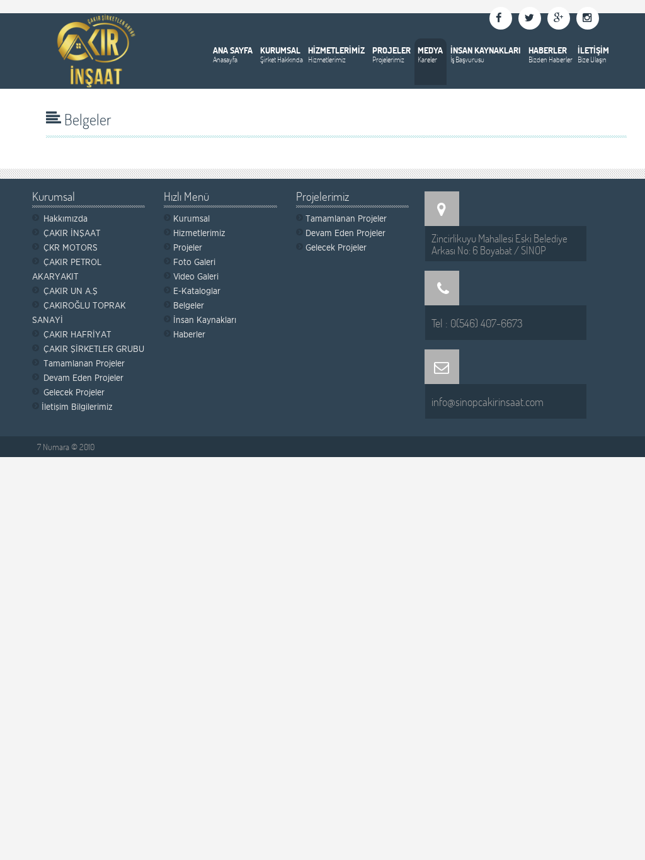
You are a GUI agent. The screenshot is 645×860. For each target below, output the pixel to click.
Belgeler (188, 305)
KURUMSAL (280, 50)
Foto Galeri (194, 261)
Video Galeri (196, 276)
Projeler (187, 247)
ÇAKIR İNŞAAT (72, 232)
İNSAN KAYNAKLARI (485, 50)
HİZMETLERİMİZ (336, 50)
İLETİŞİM (593, 50)
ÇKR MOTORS (70, 247)
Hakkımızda (65, 218)
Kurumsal (191, 218)
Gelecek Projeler (74, 392)
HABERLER (547, 50)
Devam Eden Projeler (83, 377)
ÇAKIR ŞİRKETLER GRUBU (93, 348)
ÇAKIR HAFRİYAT (77, 334)
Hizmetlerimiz (199, 232)
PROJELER (391, 50)
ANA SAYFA (233, 50)
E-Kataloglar (196, 290)
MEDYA (430, 50)
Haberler (189, 334)
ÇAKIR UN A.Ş (70, 290)
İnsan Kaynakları (204, 319)
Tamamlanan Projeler (84, 363)
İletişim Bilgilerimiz (77, 406)
